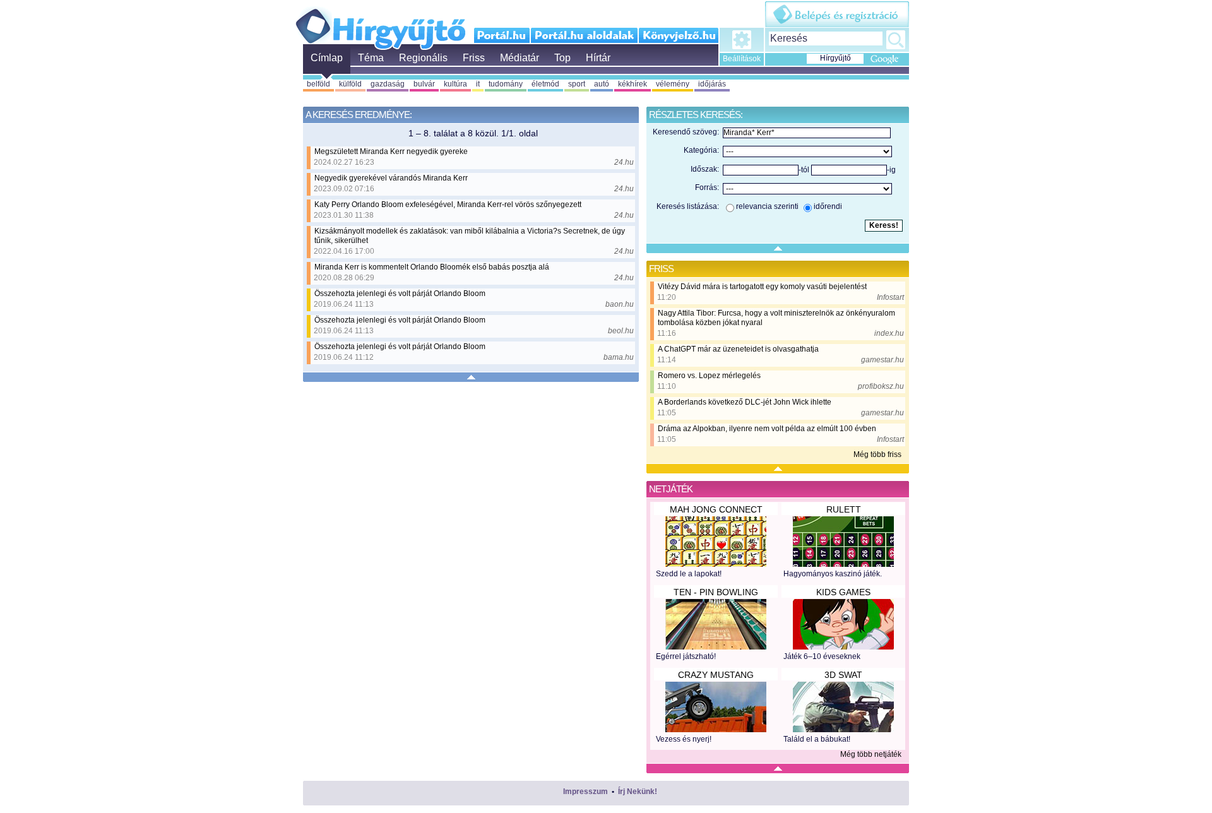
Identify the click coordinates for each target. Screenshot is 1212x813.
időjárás (712, 84)
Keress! (895, 39)
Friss (474, 57)
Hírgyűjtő (380, 24)
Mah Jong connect (716, 509)
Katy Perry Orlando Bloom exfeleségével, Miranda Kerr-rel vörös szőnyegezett (447, 204)
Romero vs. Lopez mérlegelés (709, 375)
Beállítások (742, 58)
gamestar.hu (882, 359)
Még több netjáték (870, 754)
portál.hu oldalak (584, 35)
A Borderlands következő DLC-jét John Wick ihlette (744, 402)
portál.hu (502, 35)
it (478, 84)
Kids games (843, 592)
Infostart (890, 297)
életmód (545, 84)
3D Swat (843, 675)
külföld (350, 84)
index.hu (889, 333)
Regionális (423, 57)
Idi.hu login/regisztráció (837, 14)
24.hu (624, 162)
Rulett (843, 509)
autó (601, 84)
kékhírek (632, 84)
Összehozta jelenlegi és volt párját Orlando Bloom (399, 293)
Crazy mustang (716, 675)
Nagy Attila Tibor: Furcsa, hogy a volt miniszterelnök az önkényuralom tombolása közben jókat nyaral (776, 318)
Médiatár (519, 57)
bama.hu (618, 357)
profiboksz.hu (881, 386)
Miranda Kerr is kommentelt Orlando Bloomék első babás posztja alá (431, 267)
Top (562, 57)
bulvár (424, 84)
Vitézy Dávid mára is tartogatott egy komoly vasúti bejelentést (762, 286)
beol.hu (621, 330)
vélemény (672, 84)
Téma (371, 57)
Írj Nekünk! (637, 791)
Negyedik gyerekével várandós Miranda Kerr (391, 178)
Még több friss (877, 454)
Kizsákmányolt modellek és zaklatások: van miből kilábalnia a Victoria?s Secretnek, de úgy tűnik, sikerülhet (469, 236)
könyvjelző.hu (678, 35)
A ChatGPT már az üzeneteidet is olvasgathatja (738, 349)
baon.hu (619, 304)
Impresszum (585, 791)
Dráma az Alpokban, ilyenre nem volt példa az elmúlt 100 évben (767, 428)
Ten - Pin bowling (716, 592)
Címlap (327, 57)
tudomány (506, 84)
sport (576, 84)
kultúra (455, 84)
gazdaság (388, 84)
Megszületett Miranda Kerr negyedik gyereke (391, 151)
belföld (318, 84)
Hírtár (598, 57)
